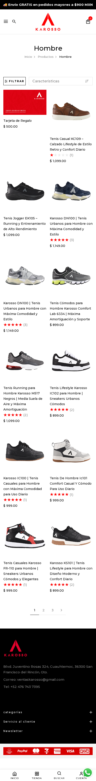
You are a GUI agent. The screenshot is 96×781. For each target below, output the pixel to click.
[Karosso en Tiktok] (34, 697)
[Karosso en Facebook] (5, 697)
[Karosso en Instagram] (24, 697)
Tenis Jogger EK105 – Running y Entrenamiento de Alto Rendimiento (24, 223)
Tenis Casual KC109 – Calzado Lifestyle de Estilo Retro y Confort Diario (71, 144)
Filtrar (16, 81)
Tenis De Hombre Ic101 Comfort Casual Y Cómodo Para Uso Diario (71, 483)
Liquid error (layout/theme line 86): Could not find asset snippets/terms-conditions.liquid (46, 390)
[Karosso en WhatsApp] (15, 697)
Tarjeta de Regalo (17, 121)
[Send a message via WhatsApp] (87, 772)
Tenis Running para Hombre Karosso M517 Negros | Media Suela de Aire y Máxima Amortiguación (22, 398)
